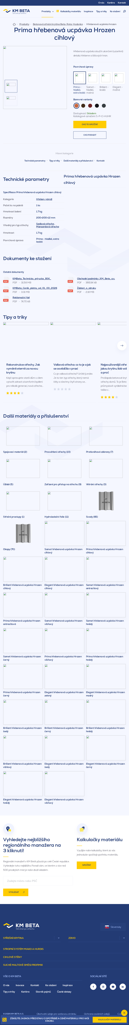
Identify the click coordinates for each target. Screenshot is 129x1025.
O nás (6, 985)
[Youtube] (113, 987)
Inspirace (68, 985)
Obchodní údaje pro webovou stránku (56, 1013)
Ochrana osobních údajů (97, 1013)
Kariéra (25, 991)
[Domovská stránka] (14, 24)
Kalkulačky (109, 1019)
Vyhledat (14, 892)
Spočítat (86, 865)
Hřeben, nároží (44, 199)
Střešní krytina (13, 937)
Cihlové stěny (12, 957)
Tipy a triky (54, 160)
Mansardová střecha (47, 226)
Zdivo (72, 937)
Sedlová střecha (45, 223)
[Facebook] (93, 987)
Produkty (24, 24)
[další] (122, 345)
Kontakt (101, 160)
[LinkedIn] (123, 987)
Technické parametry (34, 160)
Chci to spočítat (90, 124)
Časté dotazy (64, 991)
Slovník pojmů (43, 991)
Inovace (20, 985)
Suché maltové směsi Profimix (23, 964)
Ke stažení (50, 985)
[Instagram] (103, 987)
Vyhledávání (124, 11)
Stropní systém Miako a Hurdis (23, 948)
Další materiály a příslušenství (78, 160)
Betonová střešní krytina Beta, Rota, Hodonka (58, 24)
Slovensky (116, 926)
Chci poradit (89, 135)
